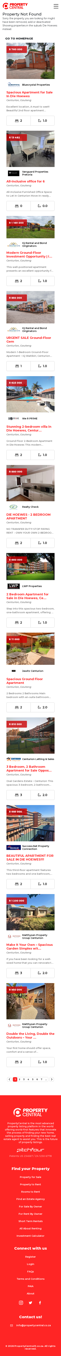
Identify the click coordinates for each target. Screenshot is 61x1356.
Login (30, 1264)
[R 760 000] (30, 60)
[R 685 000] (30, 822)
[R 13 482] (30, 148)
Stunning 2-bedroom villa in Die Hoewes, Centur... (28, 428)
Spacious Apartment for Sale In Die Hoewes (29, 94)
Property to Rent (30, 1184)
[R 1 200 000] (30, 911)
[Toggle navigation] (55, 6)
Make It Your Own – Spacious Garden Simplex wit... (29, 946)
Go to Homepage (19, 38)
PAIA (30, 1286)
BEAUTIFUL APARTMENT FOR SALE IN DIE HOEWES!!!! (30, 857)
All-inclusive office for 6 (25, 181)
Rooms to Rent (30, 1191)
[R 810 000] (30, 735)
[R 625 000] (30, 394)
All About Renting (30, 1228)
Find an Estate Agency (30, 1199)
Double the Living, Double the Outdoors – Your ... (30, 1035)
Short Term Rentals (30, 1221)
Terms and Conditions (31, 1278)
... (46, 1079)
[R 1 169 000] (30, 227)
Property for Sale (30, 1177)
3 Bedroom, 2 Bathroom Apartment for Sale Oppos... (29, 768)
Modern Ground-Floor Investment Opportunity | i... (29, 254)
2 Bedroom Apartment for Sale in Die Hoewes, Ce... (27, 596)
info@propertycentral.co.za (33, 1325)
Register (30, 1256)
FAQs (30, 1271)
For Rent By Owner (30, 1213)
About (30, 1293)
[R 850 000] (30, 307)
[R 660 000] (30, 566)
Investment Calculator (30, 1235)
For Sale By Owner (30, 1206)
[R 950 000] (30, 1000)
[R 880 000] (30, 482)
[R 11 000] (30, 648)
